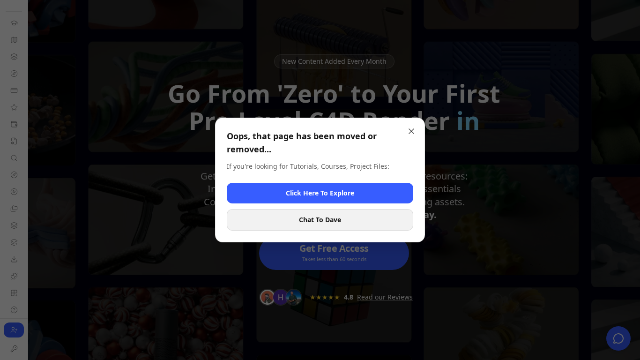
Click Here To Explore (320, 192)
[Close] (411, 131)
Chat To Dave (320, 219)
